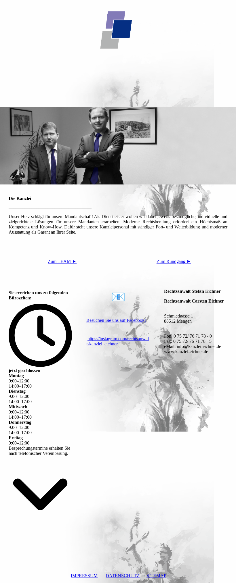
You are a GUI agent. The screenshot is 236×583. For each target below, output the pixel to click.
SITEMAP (156, 575)
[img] (118, 27)
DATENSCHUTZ (123, 575)
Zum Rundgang (174, 261)
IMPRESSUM (84, 575)
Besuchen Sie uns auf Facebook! (116, 320)
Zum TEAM (62, 261)
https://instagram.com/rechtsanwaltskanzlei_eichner (117, 341)
